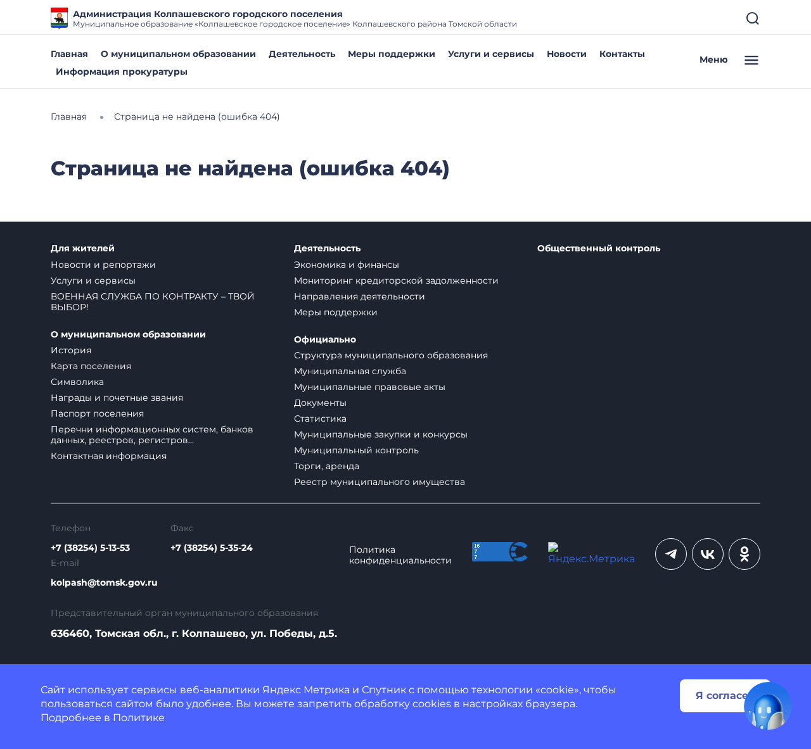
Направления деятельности (359, 296)
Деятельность (302, 54)
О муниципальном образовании (178, 54)
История (71, 350)
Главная (69, 54)
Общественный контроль (598, 248)
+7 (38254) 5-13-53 (90, 548)
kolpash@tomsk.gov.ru (104, 582)
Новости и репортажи (103, 264)
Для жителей (83, 248)
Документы (320, 402)
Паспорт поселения (97, 413)
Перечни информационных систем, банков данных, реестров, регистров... (152, 435)
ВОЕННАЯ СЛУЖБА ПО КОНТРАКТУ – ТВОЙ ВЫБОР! (153, 302)
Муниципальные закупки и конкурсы (381, 434)
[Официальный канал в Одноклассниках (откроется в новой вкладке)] (744, 554)
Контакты (622, 54)
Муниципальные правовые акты (369, 387)
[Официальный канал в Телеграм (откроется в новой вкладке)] (671, 554)
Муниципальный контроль (356, 450)
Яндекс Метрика (306, 690)
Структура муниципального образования (391, 355)
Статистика (320, 418)
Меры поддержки (391, 54)
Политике (139, 718)
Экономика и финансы (346, 264)
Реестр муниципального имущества (379, 482)
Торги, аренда (326, 466)
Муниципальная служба (350, 371)
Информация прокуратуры (122, 71)
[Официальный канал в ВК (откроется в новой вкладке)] (708, 554)
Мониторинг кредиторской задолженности (396, 280)
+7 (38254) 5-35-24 (211, 548)
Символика (77, 381)
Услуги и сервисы (491, 54)
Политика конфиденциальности (400, 555)
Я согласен (725, 695)
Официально (325, 339)
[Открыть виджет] (768, 706)
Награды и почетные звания (117, 397)
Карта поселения (91, 366)
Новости (567, 54)
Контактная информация (109, 456)
